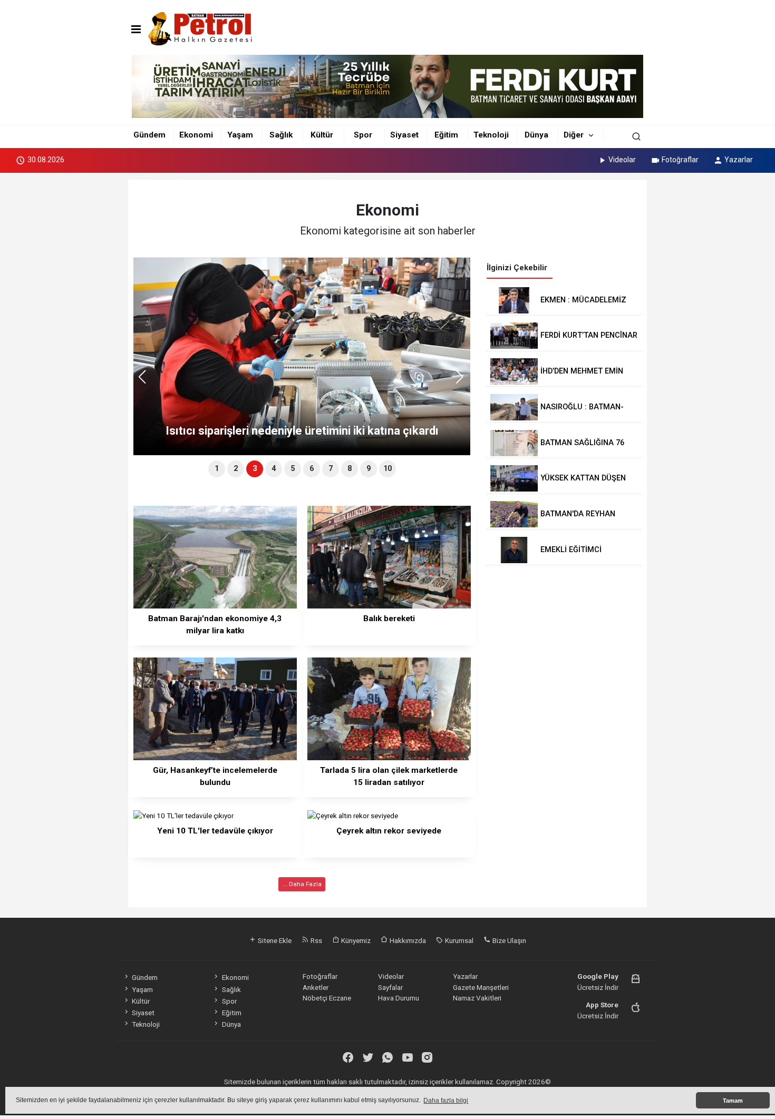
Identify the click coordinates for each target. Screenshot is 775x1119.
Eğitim (446, 135)
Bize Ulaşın (508, 940)
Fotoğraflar (680, 159)
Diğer (574, 135)
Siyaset (404, 135)
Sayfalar (390, 987)
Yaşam (240, 135)
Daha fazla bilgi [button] (445, 1100)
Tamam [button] (733, 1100)
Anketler (315, 987)
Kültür (322, 135)
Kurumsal (458, 940)
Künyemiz (355, 940)
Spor (363, 135)
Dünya (536, 135)
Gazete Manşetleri (481, 987)
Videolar (622, 159)
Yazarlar (738, 159)
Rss (315, 940)
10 (387, 468)
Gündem (149, 135)
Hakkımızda (407, 940)
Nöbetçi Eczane (327, 998)
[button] (463, 381)
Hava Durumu (398, 998)
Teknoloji (491, 135)
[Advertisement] (80, 336)
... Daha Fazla (302, 884)
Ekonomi (196, 135)
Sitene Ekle (274, 940)
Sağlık (281, 135)
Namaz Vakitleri (477, 998)
